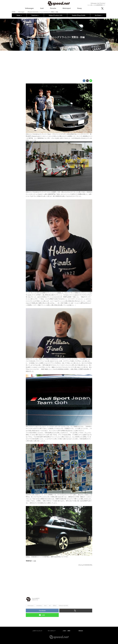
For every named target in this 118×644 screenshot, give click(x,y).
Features (35, 15)
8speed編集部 (36, 42)
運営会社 (81, 630)
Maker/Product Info (55, 15)
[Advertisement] (59, 65)
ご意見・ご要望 (66, 630)
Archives (98, 15)
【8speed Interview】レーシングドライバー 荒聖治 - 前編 (55, 37)
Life (35, 561)
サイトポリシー (52, 630)
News (19, 15)
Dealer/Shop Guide (78, 15)
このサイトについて (37, 630)
